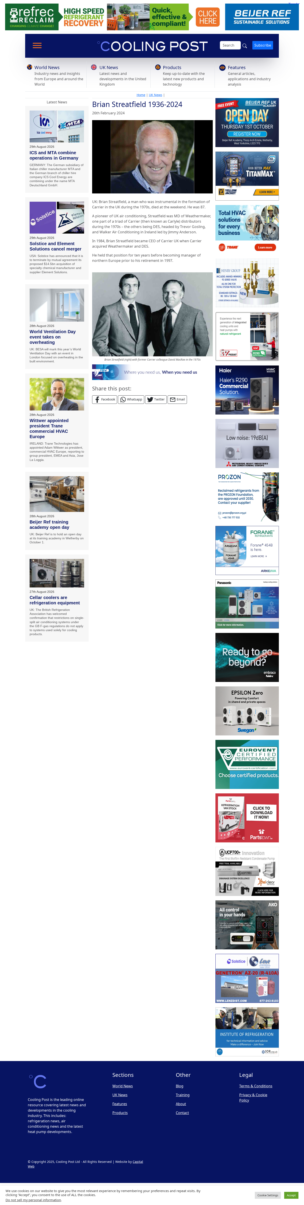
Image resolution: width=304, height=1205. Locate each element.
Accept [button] (291, 1195)
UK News (108, 67)
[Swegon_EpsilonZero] (247, 710)
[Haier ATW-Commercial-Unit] (247, 390)
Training (183, 1094)
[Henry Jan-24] (247, 283)
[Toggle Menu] (37, 45)
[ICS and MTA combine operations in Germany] (57, 127)
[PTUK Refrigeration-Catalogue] (247, 817)
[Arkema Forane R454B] (247, 550)
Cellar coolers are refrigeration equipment (55, 600)
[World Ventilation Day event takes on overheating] (57, 305)
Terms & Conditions (255, 1086)
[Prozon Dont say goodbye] (247, 497)
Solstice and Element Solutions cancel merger (55, 246)
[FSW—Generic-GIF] (152, 371)
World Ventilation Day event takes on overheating (53, 337)
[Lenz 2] (247, 978)
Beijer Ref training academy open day (49, 524)
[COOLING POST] (247, 924)
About (181, 1103)
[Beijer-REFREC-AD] (152, 16)
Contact (182, 1112)
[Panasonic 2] (247, 603)
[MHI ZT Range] (247, 443)
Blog (179, 1086)
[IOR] (247, 1031)
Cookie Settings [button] (267, 1195)
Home (141, 95)
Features (237, 67)
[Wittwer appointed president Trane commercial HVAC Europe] (57, 394)
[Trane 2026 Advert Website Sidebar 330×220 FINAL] (247, 229)
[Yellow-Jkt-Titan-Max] (247, 176)
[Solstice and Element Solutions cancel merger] (57, 218)
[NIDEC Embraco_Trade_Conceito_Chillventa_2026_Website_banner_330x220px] (247, 657)
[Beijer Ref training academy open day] (57, 494)
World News (47, 67)
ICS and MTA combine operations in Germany (54, 155)
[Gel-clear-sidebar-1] (247, 871)
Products (172, 67)
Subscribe (262, 45)
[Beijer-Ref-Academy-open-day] (247, 122)
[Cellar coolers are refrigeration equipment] (57, 573)
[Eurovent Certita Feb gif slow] (247, 764)
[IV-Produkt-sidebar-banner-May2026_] (247, 336)
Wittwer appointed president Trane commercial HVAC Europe (49, 428)
